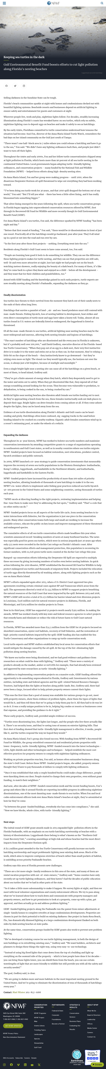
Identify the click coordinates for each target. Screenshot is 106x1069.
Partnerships (58, 1005)
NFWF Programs (40, 1013)
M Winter (19, 992)
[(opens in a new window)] (4, 1064)
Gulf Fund (37, 1047)
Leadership (91, 1019)
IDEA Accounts (8, 1058)
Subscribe (19, 1058)
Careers (90, 1032)
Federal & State (57, 1011)
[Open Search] (102, 3)
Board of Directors (93, 1015)
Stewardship (38, 1043)
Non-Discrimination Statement (14, 1037)
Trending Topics (40, 1030)
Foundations (56, 1019)
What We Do (91, 1011)
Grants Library (39, 1025)
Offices (90, 1024)
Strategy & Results (75, 1006)
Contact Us (91, 1037)
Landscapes (38, 1034)
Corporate (55, 1015)
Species (37, 1039)
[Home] (53, 4)
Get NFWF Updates (13, 1026)
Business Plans (75, 1021)
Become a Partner (58, 1024)
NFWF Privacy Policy (10, 1033)
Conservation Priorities (40, 1006)
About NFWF (92, 1005)
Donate (98, 1064)
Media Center (92, 1028)
